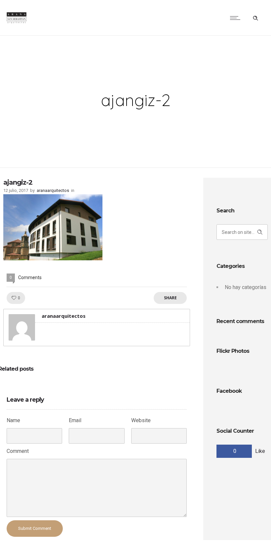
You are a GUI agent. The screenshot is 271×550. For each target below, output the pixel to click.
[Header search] (255, 17)
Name (13, 420)
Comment (18, 451)
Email (75, 420)
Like (260, 451)
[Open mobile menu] (236, 17)
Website (141, 420)
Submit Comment (34, 528)
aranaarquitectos (53, 190)
